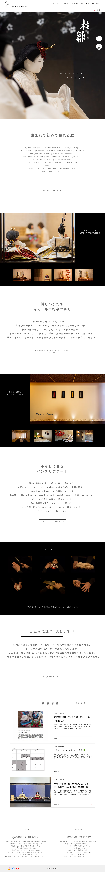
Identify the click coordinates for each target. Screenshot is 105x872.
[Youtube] (17, 868)
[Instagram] (9, 868)
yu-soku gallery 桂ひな (19, 6)
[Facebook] (13, 868)
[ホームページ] (3, 10)
